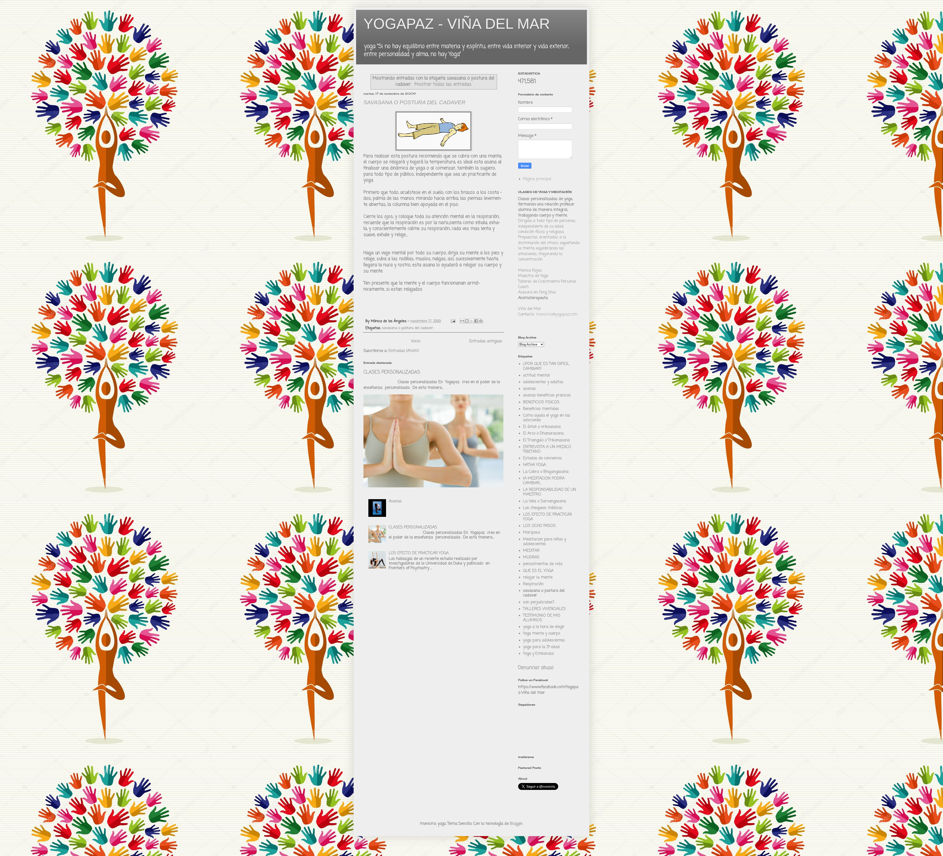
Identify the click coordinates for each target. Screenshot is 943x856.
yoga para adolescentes (544, 640)
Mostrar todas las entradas (443, 84)
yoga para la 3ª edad (541, 647)
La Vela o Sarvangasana (544, 501)
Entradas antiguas (485, 341)
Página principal (537, 179)
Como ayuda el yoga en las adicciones (546, 418)
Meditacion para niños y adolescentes (544, 542)
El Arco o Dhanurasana (543, 433)
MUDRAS (531, 557)
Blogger (516, 824)
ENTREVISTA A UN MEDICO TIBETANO (547, 449)
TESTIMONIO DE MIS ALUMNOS (541, 618)
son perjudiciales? (538, 602)
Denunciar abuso (535, 667)
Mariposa (531, 533)
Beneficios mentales (541, 409)
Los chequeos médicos (542, 508)
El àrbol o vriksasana (542, 427)
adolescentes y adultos (543, 382)
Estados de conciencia (542, 458)
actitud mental (536, 375)
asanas (529, 389)
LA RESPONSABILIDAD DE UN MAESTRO (549, 492)
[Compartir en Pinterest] (480, 321)
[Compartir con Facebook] (476, 321)
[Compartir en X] (471, 321)
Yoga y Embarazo (538, 654)
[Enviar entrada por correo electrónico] (453, 321)
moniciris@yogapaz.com (556, 315)
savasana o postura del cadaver (407, 328)
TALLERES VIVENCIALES (544, 609)
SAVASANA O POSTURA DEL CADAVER (414, 102)
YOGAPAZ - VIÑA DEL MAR (456, 23)
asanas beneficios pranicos (547, 395)
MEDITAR (531, 551)
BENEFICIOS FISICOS (541, 402)
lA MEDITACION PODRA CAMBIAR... (544, 481)
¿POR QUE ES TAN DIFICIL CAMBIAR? (546, 366)
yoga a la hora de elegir (544, 627)
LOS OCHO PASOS (539, 526)
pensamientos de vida (542, 564)
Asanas (395, 501)
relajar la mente (538, 577)
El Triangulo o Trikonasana (546, 440)
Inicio (415, 341)
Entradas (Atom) (403, 351)
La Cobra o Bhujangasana (546, 472)
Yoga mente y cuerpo (541, 634)
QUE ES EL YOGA (538, 571)
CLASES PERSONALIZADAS (391, 372)
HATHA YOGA (534, 465)
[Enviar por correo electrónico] (462, 321)
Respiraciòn (533, 584)
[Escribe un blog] (466, 321)
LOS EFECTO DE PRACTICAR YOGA (419, 553)
